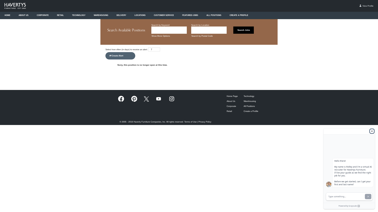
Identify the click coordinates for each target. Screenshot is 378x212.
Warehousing (250, 101)
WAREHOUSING (101, 15)
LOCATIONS (140, 15)
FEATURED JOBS (190, 15)
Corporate (231, 106)
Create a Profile (251, 111)
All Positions (249, 106)
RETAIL (60, 15)
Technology (249, 96)
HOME (7, 15)
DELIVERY (121, 15)
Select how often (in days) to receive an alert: (126, 49)
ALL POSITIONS (213, 15)
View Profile (367, 6)
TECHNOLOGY (78, 15)
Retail (229, 111)
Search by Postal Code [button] (202, 36)
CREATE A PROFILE (239, 15)
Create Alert (117, 55)
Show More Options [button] (160, 36)
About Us (231, 101)
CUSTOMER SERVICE (164, 15)
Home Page (232, 96)
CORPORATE (43, 15)
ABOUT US (23, 15)
